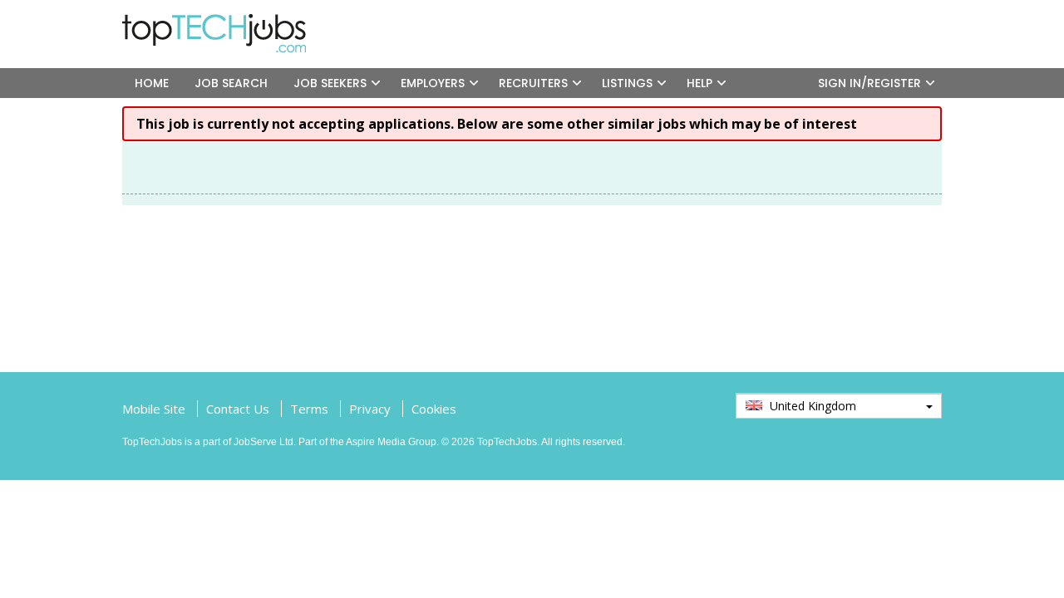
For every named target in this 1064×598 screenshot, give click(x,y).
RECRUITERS (533, 83)
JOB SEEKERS (330, 83)
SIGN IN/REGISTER (869, 83)
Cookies (433, 408)
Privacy (370, 408)
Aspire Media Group (391, 442)
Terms (309, 408)
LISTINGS (627, 83)
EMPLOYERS (433, 83)
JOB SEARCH (231, 83)
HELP (699, 83)
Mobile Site (153, 408)
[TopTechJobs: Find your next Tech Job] (220, 22)
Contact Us (237, 408)
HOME (152, 83)
